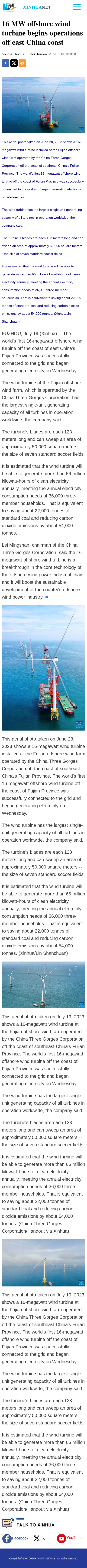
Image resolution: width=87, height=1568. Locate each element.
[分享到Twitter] (14, 63)
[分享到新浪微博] (22, 63)
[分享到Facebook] (5, 63)
